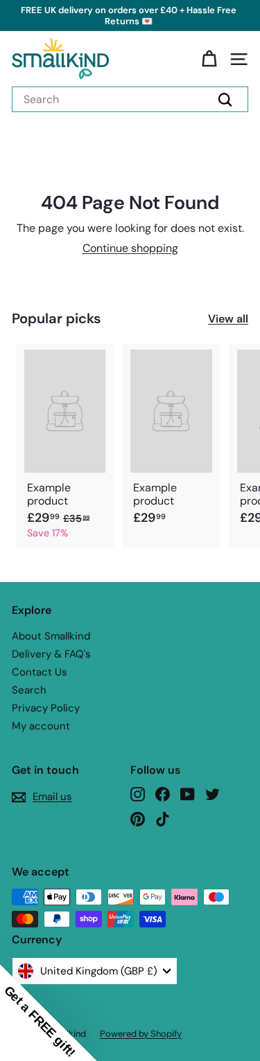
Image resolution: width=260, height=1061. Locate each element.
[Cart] (209, 59)
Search (29, 690)
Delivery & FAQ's (51, 654)
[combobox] (130, 99)
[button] (48, 1012)
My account (41, 726)
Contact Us (39, 672)
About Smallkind (51, 636)
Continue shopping (130, 248)
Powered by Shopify (141, 1034)
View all (228, 318)
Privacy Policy (46, 708)
